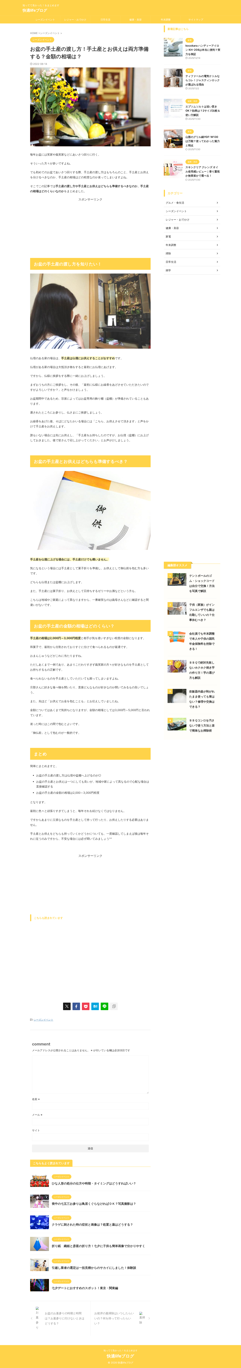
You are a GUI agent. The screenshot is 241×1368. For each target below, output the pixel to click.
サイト (36, 1130)
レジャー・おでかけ (75, 19)
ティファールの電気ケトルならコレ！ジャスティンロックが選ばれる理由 (202, 80)
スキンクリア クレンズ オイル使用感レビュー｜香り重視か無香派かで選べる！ (202, 171)
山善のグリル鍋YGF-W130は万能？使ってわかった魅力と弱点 (202, 141)
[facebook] (76, 1006)
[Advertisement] (90, 228)
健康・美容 (135, 19)
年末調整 (166, 19)
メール (37, 1114)
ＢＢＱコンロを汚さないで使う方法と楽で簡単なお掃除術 (202, 725)
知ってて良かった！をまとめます (120, 1350)
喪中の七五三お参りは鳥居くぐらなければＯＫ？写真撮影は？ (94, 1204)
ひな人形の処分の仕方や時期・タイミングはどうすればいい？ (94, 1183)
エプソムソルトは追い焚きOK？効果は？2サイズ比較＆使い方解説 (202, 110)
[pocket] (85, 1006)
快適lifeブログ (35, 10)
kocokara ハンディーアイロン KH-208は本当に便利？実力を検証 (202, 50)
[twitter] (67, 1006)
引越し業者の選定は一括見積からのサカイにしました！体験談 (94, 1268)
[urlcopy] (114, 1006)
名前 (36, 1099)
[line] (104, 1006)
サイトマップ (195, 19)
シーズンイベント (45, 19)
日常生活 (105, 19)
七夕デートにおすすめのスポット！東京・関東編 (85, 1288)
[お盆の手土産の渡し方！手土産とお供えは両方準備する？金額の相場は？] (95, 1006)
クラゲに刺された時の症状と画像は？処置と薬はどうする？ (92, 1224)
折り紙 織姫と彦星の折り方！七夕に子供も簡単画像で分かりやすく (98, 1246)
